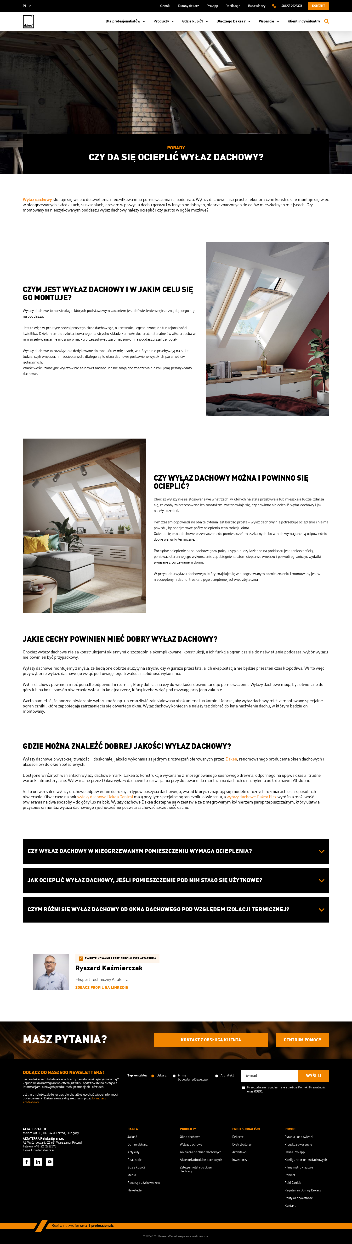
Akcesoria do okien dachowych (201, 1160)
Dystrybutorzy (241, 1144)
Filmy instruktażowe (298, 1167)
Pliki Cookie (292, 1182)
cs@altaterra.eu (45, 1150)
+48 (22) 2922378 (291, 6)
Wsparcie (266, 21)
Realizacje (233, 6)
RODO (258, 1091)
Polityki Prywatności (312, 1087)
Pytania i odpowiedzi (298, 1137)
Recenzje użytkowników (143, 1182)
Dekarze (238, 1137)
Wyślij (313, 1076)
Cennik (165, 6)
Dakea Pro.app (294, 1152)
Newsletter (135, 1190)
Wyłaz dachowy (37, 200)
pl (25, 6)
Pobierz (289, 1175)
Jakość (132, 1137)
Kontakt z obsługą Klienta (211, 1040)
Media (131, 1175)
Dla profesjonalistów (123, 21)
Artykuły (133, 1152)
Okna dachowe (190, 1137)
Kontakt (318, 5)
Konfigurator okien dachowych (305, 1160)
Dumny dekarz (188, 6)
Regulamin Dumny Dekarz (302, 1190)
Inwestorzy (239, 1160)
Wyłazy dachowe (191, 1144)
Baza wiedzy (257, 6)
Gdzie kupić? (192, 21)
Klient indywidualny (304, 21)
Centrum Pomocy (302, 1040)
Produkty (161, 21)
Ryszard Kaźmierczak (109, 968)
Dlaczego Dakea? (230, 21)
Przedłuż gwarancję (298, 1144)
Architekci (239, 1152)
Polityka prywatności (298, 1198)
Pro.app (212, 6)
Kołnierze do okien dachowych (200, 1152)
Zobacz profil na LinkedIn (101, 988)
